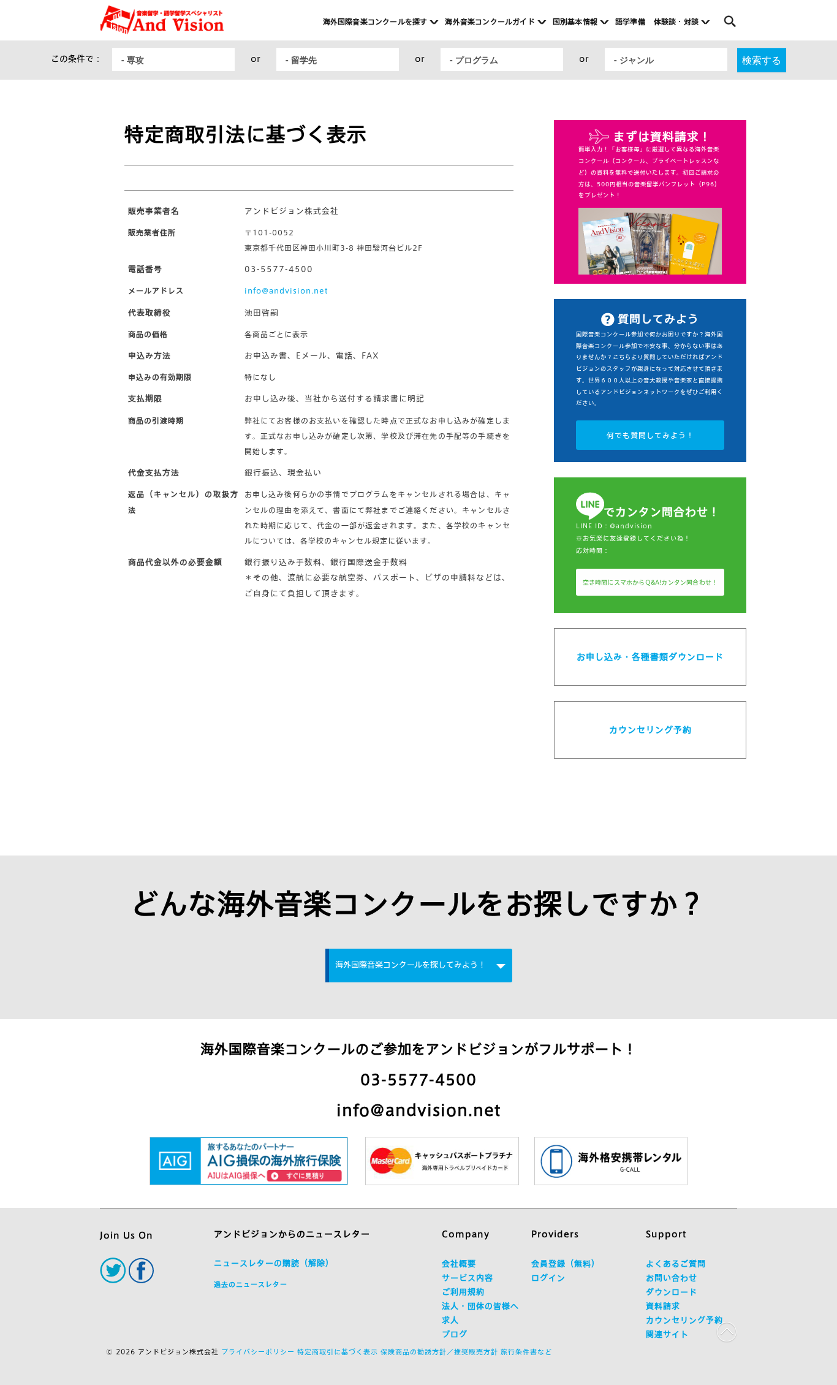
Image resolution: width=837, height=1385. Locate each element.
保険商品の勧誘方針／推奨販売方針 (439, 1351)
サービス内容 (467, 1278)
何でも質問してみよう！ (650, 435)
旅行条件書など (526, 1351)
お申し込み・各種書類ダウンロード (650, 657)
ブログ (455, 1334)
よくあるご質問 (676, 1264)
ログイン (548, 1278)
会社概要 (459, 1264)
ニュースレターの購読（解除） (274, 1263)
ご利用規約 (463, 1292)
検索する (761, 60)
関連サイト (667, 1334)
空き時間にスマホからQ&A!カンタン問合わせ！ (650, 582)
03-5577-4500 (418, 1079)
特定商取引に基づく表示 (337, 1351)
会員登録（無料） (565, 1264)
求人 (450, 1320)
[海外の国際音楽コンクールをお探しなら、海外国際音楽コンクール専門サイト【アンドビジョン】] (162, 20)
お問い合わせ (671, 1278)
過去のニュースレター (250, 1284)
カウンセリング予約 (650, 730)
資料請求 (663, 1306)
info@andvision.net (286, 290)
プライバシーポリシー (258, 1351)
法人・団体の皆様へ (480, 1306)
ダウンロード (671, 1292)
